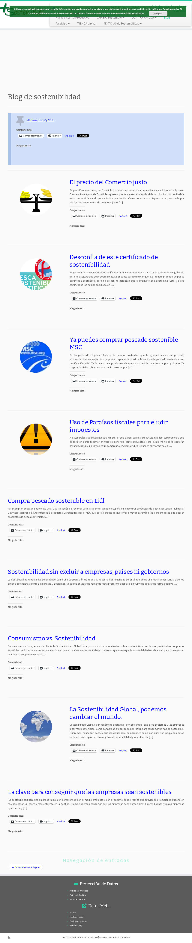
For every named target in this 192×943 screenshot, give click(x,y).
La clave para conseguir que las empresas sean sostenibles (90, 791)
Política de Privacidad (79, 890)
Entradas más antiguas (26, 867)
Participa (62, 23)
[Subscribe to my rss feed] (10, 937)
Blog (167, 17)
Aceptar (158, 13)
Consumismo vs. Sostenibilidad (51, 638)
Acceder (73, 912)
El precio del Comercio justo (108, 182)
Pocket (69, 135)
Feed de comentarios (78, 921)
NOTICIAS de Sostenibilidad (122, 23)
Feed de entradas (77, 917)
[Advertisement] (96, 60)
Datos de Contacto (77, 899)
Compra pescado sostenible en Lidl (56, 500)
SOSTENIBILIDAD (76, 937)
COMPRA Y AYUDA (143, 17)
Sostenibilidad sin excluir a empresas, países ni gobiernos (88, 571)
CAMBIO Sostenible (109, 17)
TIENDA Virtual (86, 23)
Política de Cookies (78, 895)
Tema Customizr (122, 937)
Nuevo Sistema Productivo (72, 17)
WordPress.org (76, 925)
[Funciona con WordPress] (98, 936)
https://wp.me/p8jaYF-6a (40, 120)
